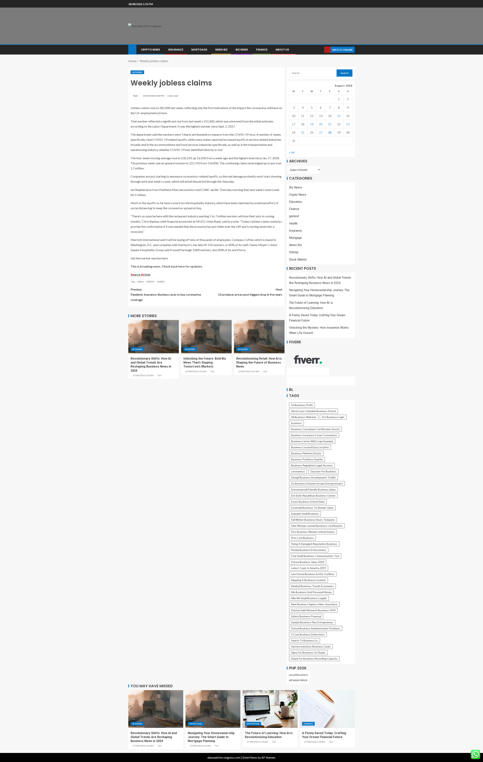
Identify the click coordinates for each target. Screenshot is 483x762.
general (294, 216)
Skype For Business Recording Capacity (314, 658)
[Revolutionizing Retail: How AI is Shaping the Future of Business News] (259, 336)
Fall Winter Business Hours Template (313, 519)
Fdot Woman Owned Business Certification (316, 525)
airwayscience (298, 680)
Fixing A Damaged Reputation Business (314, 543)
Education (295, 202)
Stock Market (298, 259)
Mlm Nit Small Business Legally (309, 598)
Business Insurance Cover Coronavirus (314, 435)
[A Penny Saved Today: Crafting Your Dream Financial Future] (327, 709)
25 (302, 132)
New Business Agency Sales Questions (314, 604)
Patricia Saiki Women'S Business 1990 (313, 610)
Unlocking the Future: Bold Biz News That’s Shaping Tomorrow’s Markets (204, 362)
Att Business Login (333, 417)
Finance (261, 50)
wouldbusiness (298, 675)
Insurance (175, 50)
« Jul (292, 152)
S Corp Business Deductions (308, 634)
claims (140, 281)
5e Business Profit (302, 405)
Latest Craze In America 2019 (308, 568)
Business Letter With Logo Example (312, 441)
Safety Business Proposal (306, 616)
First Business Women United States (313, 531)
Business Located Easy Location (310, 447)
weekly (161, 281)
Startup (293, 252)
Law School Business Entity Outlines (312, 574)
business (296, 423)
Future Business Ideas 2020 (307, 562)
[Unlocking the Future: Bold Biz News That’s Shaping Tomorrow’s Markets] (206, 336)
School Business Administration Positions (315, 628)
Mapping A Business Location (308, 580)
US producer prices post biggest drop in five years (250, 292)
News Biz (221, 50)
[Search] (320, 49)
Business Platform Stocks (306, 453)
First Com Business (302, 537)
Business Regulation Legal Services (312, 465)
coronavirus (298, 471)
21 (329, 124)
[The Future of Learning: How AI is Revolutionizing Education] (270, 709)
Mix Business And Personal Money (311, 592)
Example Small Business (305, 513)
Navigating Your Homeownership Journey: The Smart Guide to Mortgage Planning (211, 737)
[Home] (132, 49)
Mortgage (199, 50)
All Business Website (303, 417)
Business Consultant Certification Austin (315, 429)
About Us (282, 50)
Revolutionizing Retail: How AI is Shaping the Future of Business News (259, 362)
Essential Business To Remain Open (312, 507)
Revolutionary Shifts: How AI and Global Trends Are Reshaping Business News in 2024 (154, 737)
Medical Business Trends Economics (312, 586)
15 (339, 116)
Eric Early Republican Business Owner (313, 495)
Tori (135, 95)
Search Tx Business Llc (304, 640)
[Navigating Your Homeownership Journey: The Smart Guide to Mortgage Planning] (212, 709)
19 (311, 124)
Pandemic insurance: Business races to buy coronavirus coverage (166, 294)
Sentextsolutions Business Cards (311, 646)
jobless (150, 281)
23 (348, 124)
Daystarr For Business (323, 471)
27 (320, 132)
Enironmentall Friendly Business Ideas (313, 489)
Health (293, 223)
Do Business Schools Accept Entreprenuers (317, 483)
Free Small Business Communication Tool (315, 555)
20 (320, 124)
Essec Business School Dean (308, 501)
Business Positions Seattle (307, 459)
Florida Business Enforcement (308, 549)
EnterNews (249, 757)
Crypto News (150, 50)
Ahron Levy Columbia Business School (313, 411)
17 (293, 124)
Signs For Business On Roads (308, 652)
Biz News (242, 50)
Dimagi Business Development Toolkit (313, 477)
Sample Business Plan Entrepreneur (312, 622)
